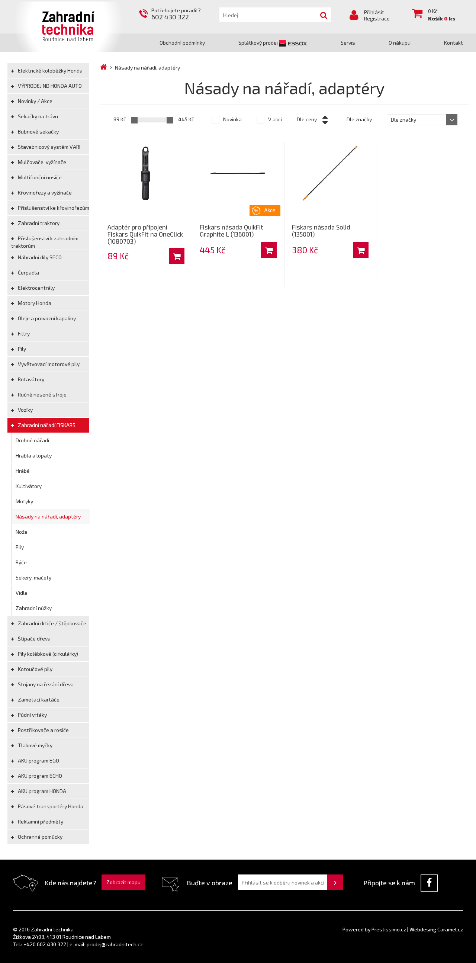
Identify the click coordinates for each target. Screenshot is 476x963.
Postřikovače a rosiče (43, 730)
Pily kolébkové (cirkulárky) (47, 654)
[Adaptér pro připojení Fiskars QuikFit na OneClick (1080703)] (146, 173)
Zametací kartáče (38, 699)
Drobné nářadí (32, 440)
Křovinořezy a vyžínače (44, 192)
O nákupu (400, 42)
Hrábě (23, 471)
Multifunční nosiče (39, 177)
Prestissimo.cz (389, 929)
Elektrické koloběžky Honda (50, 70)
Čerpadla (28, 272)
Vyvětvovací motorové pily (48, 364)
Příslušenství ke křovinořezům (53, 208)
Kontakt (453, 42)
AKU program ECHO (39, 776)
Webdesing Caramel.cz (436, 929)
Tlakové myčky (34, 745)
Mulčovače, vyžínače (41, 162)
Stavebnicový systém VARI (48, 147)
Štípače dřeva (34, 638)
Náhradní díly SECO (39, 257)
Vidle (22, 593)
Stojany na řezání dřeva (45, 684)
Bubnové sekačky (38, 131)
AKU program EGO (38, 760)
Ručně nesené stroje (42, 394)
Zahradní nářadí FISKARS (46, 425)
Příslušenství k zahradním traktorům (44, 242)
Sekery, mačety (33, 577)
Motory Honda (34, 303)
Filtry (23, 333)
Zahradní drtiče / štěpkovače (51, 623)
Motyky (24, 501)
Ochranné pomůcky (39, 837)
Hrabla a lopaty (34, 455)
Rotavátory (30, 379)
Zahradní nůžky (34, 608)
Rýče (21, 562)
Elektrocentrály (36, 288)
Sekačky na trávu (37, 116)
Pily (21, 349)
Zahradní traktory (38, 223)
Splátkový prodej (258, 42)
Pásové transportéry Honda (50, 806)
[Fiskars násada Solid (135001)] (330, 173)
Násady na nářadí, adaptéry (48, 516)
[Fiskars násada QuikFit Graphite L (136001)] (238, 173)
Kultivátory (29, 486)
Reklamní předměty (40, 821)
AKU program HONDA (41, 791)
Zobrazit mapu (123, 882)
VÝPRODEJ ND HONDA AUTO (49, 86)
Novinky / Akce (34, 101)
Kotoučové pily (34, 669)
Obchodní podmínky (182, 42)
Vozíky (25, 410)
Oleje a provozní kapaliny (46, 318)
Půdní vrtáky (32, 715)
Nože (22, 532)
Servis (348, 42)
